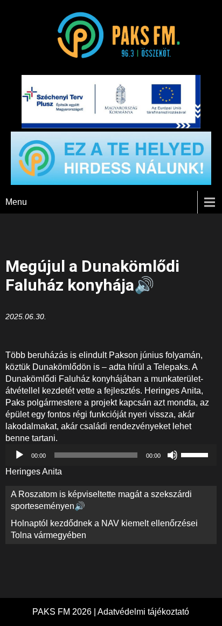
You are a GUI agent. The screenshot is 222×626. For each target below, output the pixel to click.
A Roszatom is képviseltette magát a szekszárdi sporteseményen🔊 (101, 500)
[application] (110, 455)
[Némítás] (172, 455)
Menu (16, 202)
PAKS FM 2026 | (65, 611)
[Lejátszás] (19, 455)
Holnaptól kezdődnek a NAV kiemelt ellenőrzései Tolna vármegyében (104, 529)
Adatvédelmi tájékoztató (143, 611)
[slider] (196, 454)
